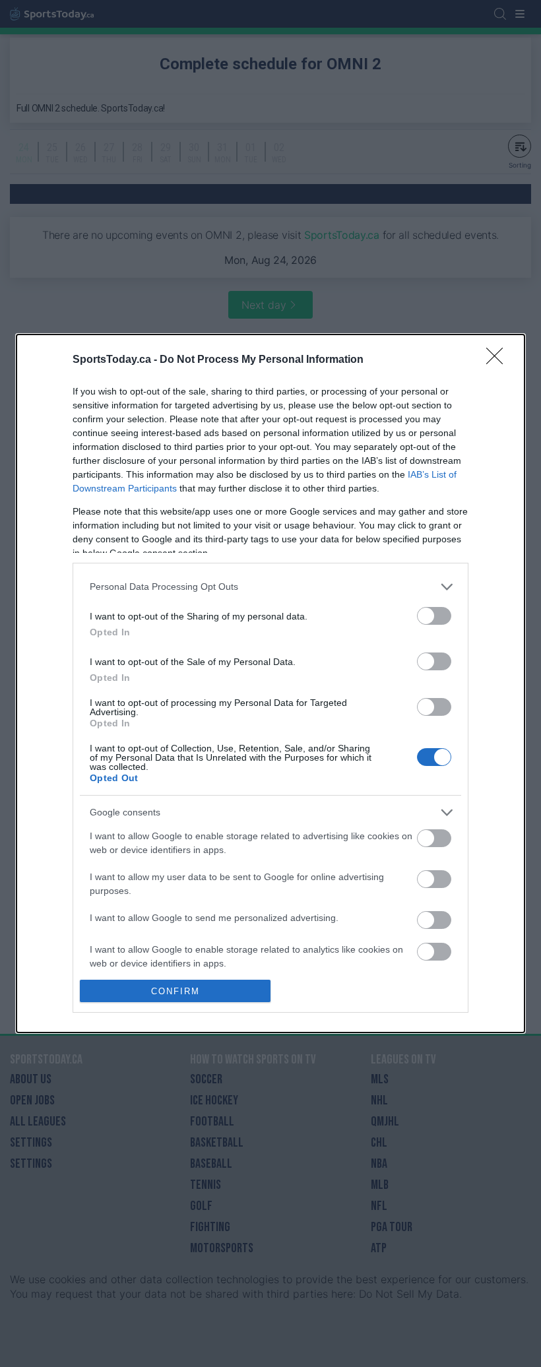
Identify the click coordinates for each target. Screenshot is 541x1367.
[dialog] (270, 683)
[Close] (498, 360)
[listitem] (270, 587)
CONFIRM (175, 991)
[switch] (434, 616)
